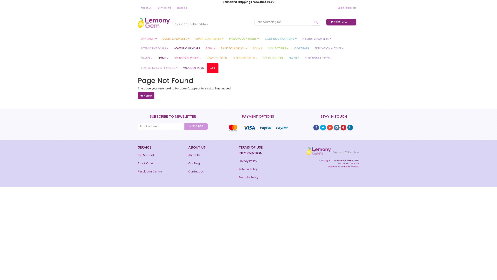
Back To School (233, 48)
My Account (146, 155)
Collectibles (277, 48)
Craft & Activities (208, 39)
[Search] (316, 22)
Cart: (341, 22)
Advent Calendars (187, 48)
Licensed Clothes (186, 58)
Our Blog (194, 163)
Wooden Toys (193, 68)
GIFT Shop (148, 39)
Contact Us (164, 7)
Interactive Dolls (154, 48)
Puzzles (294, 58)
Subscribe (196, 126)
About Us (146, 7)
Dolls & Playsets (175, 39)
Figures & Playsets (316, 39)
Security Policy (248, 177)
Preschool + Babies (243, 39)
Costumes (301, 48)
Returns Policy (248, 169)
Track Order (146, 163)
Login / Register (347, 7)
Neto (356, 166)
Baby (209, 48)
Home (162, 58)
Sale (212, 68)
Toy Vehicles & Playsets (158, 68)
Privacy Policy (248, 161)
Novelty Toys (217, 58)
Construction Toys (280, 39)
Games (146, 58)
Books (257, 48)
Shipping (182, 7)
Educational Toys (328, 48)
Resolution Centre (150, 171)
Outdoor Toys (244, 58)
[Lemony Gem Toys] (173, 22)
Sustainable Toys (317, 58)
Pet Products (273, 58)
